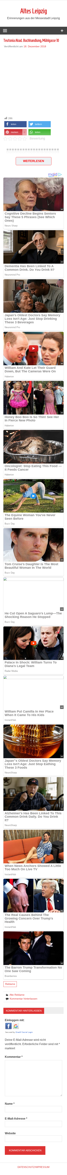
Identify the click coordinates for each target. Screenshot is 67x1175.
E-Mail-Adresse (16, 1118)
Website (10, 1133)
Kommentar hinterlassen (23, 998)
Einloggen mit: (14, 1020)
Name (9, 1103)
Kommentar (14, 1056)
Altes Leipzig (33, 11)
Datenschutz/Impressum (33, 1167)
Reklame (10, 984)
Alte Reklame (16, 994)
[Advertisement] (33, 81)
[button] (15, 124)
